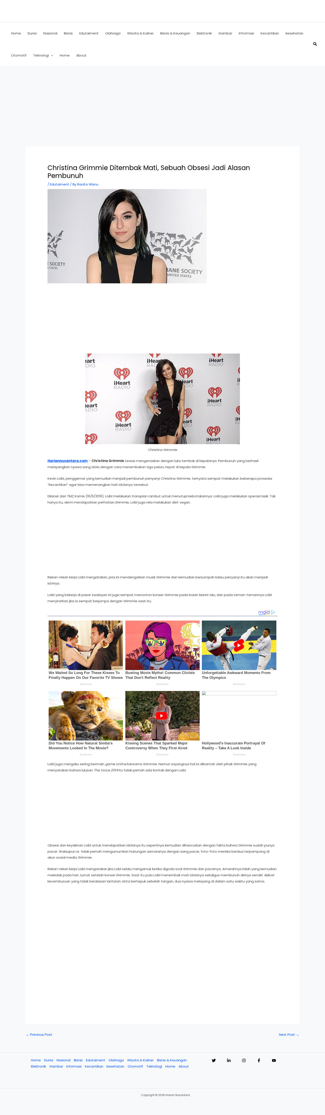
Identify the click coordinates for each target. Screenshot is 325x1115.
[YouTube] (274, 1060)
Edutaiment (59, 184)
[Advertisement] (162, 100)
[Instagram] (244, 1060)
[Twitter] (214, 1060)
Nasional (64, 1060)
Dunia (48, 1060)
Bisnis (78, 1060)
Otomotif (135, 1066)
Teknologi (154, 1066)
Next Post (289, 1034)
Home (36, 1060)
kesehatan (115, 1066)
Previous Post (39, 1034)
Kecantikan (94, 1066)
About (184, 1066)
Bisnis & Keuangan (172, 1060)
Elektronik (38, 1066)
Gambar (56, 1066)
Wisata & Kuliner (140, 1060)
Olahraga (116, 1060)
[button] (51, 55)
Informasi (74, 1066)
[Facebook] (259, 1060)
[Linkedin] (229, 1060)
